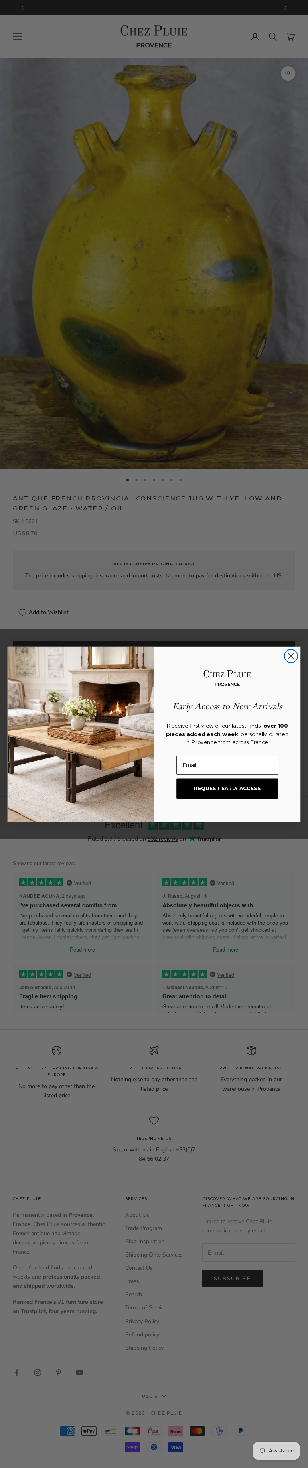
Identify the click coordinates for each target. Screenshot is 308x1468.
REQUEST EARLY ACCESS (227, 788)
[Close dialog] (291, 656)
